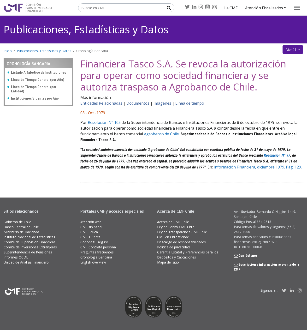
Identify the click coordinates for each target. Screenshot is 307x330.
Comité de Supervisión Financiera (29, 242)
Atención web (90, 222)
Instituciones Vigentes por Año (35, 98)
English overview (93, 262)
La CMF (230, 8)
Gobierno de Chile (17, 222)
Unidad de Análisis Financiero (26, 262)
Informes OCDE (16, 257)
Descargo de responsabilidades (181, 242)
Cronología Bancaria (92, 50)
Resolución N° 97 (277, 155)
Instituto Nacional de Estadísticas (29, 237)
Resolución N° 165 (104, 122)
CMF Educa (89, 232)
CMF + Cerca (90, 237)
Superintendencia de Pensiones (28, 252)
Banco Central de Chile (21, 227)
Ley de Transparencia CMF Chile (182, 232)
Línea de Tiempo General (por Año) (37, 80)
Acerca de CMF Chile (173, 222)
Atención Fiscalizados (264, 8)
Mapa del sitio (168, 262)
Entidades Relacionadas (101, 103)
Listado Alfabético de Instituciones (38, 72)
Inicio (8, 50)
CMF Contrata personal (98, 247)
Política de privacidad (173, 247)
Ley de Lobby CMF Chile (176, 227)
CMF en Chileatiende (173, 237)
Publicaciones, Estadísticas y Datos (86, 29)
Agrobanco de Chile (161, 134)
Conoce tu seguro (94, 242)
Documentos (137, 103)
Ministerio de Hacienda (21, 232)
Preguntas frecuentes (97, 252)
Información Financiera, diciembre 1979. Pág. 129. (258, 167)
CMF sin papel (91, 227)
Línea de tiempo (189, 103)
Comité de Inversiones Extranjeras (30, 247)
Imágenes (162, 103)
